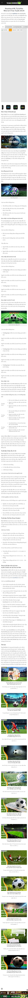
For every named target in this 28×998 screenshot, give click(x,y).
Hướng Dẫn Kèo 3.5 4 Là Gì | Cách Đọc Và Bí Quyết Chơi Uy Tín (14, 683)
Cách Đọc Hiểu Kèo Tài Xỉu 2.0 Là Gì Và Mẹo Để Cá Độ (14, 762)
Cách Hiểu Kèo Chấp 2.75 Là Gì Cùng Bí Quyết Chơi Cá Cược (14, 840)
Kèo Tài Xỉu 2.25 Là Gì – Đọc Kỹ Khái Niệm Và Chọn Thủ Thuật (14, 814)
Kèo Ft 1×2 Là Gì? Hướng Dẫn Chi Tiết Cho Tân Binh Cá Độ (14, 709)
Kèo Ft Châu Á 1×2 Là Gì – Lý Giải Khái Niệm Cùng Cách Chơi (14, 919)
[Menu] (2, 2)
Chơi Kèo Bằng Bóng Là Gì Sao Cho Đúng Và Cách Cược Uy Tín (14, 971)
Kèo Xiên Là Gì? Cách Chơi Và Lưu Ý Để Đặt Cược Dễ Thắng (14, 788)
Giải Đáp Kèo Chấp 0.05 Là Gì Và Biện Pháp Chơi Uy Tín (14, 736)
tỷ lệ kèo (15, 13)
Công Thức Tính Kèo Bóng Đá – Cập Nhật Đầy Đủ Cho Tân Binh (14, 945)
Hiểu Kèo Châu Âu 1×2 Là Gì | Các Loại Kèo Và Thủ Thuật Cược (14, 867)
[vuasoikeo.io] (14, 2)
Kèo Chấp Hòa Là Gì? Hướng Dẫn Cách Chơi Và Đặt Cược (14, 893)
